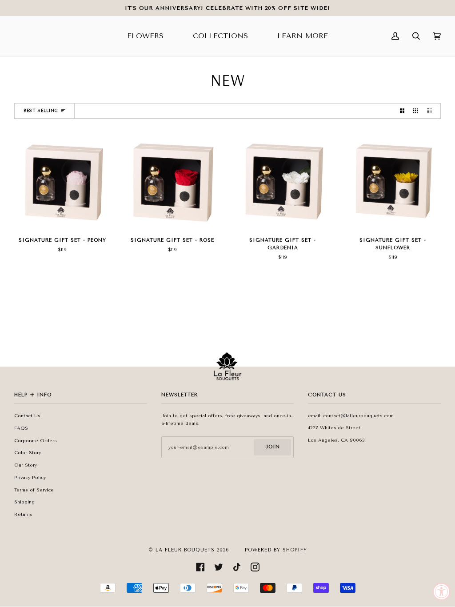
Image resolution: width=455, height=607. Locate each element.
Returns (23, 514)
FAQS (21, 428)
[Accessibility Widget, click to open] (442, 591)
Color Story (27, 452)
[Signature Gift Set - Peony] (62, 181)
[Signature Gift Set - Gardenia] (283, 181)
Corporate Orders (35, 440)
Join (272, 447)
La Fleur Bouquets (185, 550)
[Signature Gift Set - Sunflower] (393, 181)
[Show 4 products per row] (431, 111)
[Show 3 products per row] (415, 111)
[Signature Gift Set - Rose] (172, 181)
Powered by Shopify (276, 550)
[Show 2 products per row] (402, 111)
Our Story (25, 465)
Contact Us (27, 416)
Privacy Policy (30, 477)
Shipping (24, 502)
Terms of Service (34, 490)
